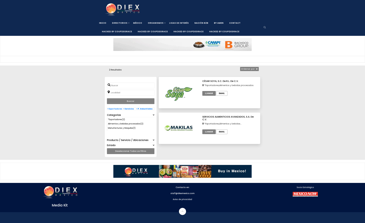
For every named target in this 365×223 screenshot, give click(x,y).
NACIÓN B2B (201, 23)
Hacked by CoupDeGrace (117, 31)
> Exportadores (114, 108)
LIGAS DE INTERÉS (179, 23)
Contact (235, 23)
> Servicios (128, 108)
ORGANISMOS (156, 23)
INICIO (102, 23)
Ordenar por (248, 68)
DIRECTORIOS (119, 23)
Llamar (209, 93)
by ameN (219, 23)
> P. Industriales (144, 108)
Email (222, 93)
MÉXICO (137, 23)
